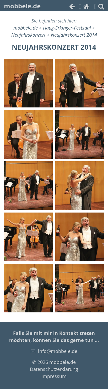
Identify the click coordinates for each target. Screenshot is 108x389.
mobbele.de (22, 6)
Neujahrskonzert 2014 (74, 35)
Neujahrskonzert (28, 35)
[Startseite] (86, 6)
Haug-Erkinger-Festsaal (67, 28)
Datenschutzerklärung (54, 369)
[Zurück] (72, 6)
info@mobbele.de (57, 351)
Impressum (54, 376)
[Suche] (101, 6)
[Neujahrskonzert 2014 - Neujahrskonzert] (28, 83)
